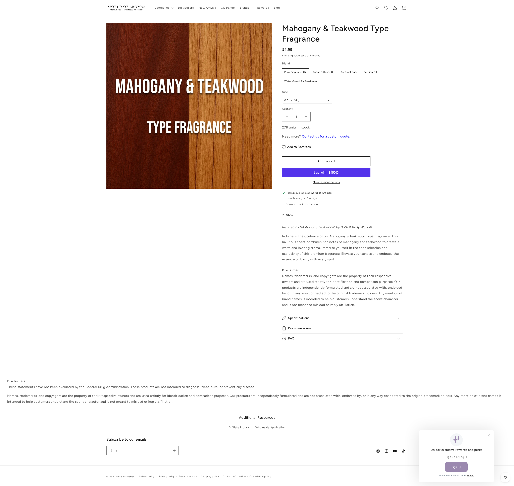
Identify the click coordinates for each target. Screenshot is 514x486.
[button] (163, 8)
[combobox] (307, 100)
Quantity (287, 108)
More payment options (326, 182)
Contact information (234, 476)
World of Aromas (125, 476)
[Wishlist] (386, 7)
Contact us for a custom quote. (326, 136)
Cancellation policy (260, 476)
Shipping (287, 55)
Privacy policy (167, 476)
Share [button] (290, 215)
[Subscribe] (174, 450)
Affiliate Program (239, 427)
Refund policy (147, 476)
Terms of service (188, 476)
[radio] (295, 72)
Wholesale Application (270, 427)
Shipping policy (210, 476)
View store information (302, 204)
